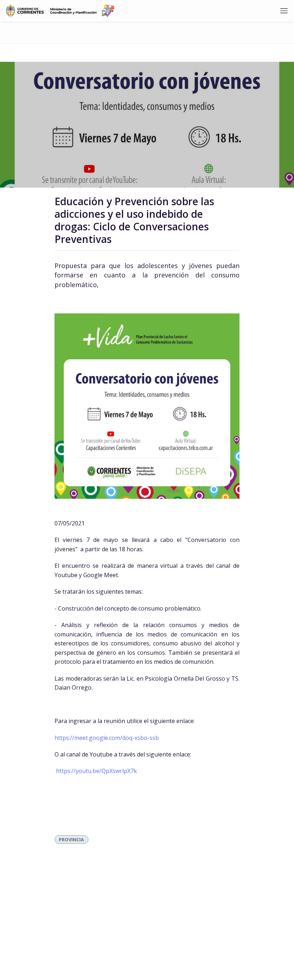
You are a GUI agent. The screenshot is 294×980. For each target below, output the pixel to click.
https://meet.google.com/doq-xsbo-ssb (106, 738)
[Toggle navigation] (284, 11)
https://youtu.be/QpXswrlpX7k (96, 771)
